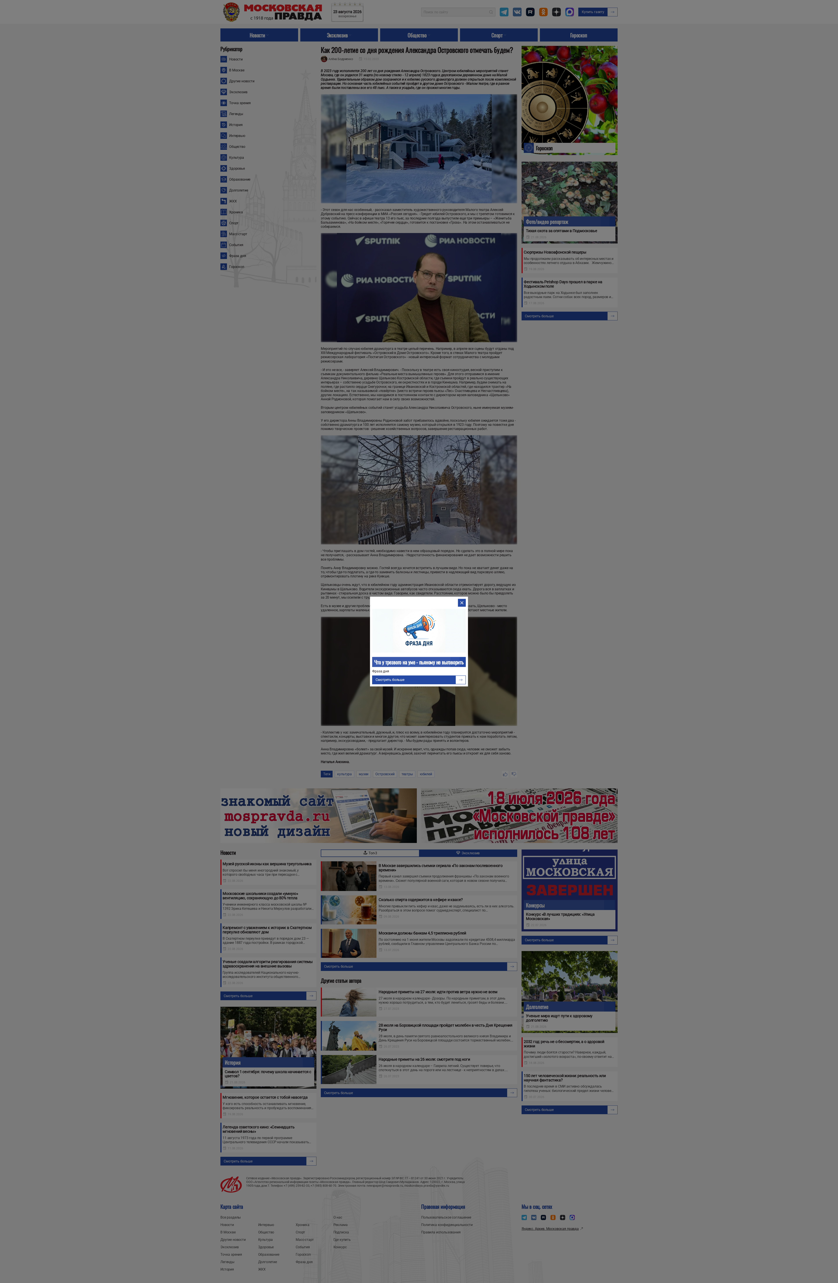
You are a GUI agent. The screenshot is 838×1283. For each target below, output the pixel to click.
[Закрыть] (462, 603)
